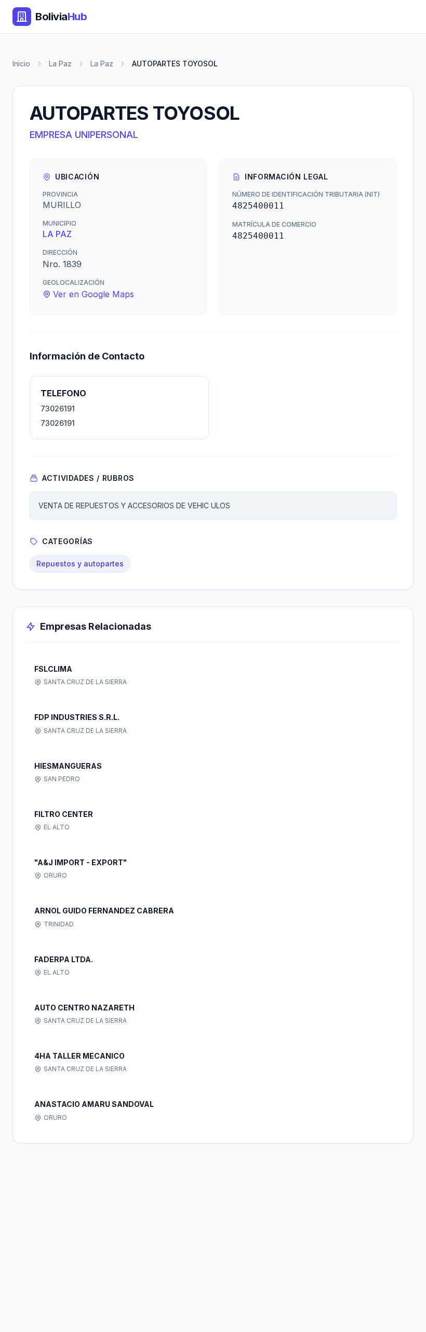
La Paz (60, 63)
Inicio (21, 63)
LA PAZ (57, 234)
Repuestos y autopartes (80, 563)
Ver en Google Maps (93, 294)
